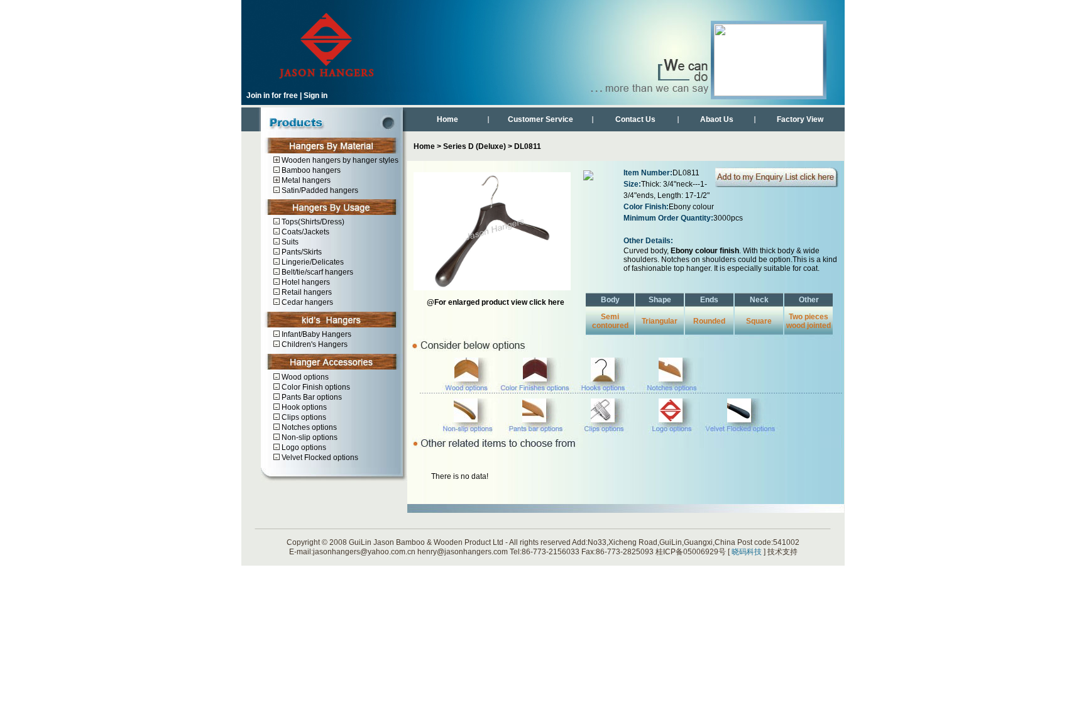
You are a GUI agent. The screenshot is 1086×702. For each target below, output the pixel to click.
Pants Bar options (311, 397)
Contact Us (635, 119)
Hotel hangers (305, 282)
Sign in (315, 95)
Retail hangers (306, 292)
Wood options (304, 377)
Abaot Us (716, 119)
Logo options (303, 448)
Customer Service (540, 119)
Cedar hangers (306, 303)
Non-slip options (308, 438)
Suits (289, 242)
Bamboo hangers (310, 171)
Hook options (303, 407)
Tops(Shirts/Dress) (312, 222)
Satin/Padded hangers (319, 191)
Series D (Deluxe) (474, 146)
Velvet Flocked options (319, 458)
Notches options (308, 428)
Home (447, 119)
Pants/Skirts (301, 252)
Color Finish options (315, 387)
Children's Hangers (314, 345)
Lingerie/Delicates (312, 262)
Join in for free (272, 95)
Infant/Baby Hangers (315, 335)
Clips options (303, 418)
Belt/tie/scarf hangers (316, 272)
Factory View (800, 119)
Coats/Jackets (304, 232)
